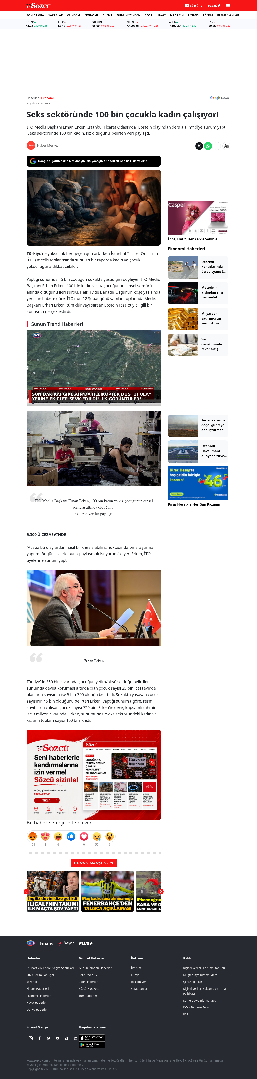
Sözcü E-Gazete (89, 989)
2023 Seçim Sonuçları (41, 975)
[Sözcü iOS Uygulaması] (92, 1037)
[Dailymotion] (67, 1038)
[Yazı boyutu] (226, 146)
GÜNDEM (73, 15)
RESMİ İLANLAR (228, 15)
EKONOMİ (91, 15)
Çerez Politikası (193, 982)
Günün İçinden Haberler (95, 968)
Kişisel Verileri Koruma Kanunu (204, 968)
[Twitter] (49, 1038)
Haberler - (33, 98)
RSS (185, 1014)
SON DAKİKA (35, 15)
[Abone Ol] (219, 98)
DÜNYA (107, 15)
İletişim (136, 968)
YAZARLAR (55, 15)
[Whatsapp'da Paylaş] (208, 146)
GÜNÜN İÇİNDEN (128, 15)
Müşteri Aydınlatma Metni (200, 975)
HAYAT (161, 15)
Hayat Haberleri (37, 1002)
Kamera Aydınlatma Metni (200, 1000)
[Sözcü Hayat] (66, 943)
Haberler (33, 958)
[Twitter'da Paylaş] (199, 146)
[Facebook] (40, 1038)
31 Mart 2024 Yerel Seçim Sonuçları (50, 968)
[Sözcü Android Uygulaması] (92, 1044)
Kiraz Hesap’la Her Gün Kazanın (194, 504)
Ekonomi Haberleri (186, 248)
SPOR (148, 15)
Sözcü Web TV (88, 975)
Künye (135, 975)
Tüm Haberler (88, 996)
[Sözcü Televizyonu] (31, 943)
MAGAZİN (177, 15)
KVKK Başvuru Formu (197, 1007)
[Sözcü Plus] (86, 943)
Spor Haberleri (88, 982)
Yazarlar (32, 982)
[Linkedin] (76, 1038)
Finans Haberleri (38, 989)
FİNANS (193, 15)
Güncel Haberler (92, 958)
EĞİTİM (208, 15)
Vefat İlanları (139, 989)
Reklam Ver (138, 982)
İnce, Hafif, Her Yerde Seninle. (193, 239)
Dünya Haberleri (38, 1009)
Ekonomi (47, 98)
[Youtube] (58, 1038)
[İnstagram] (31, 1038)
